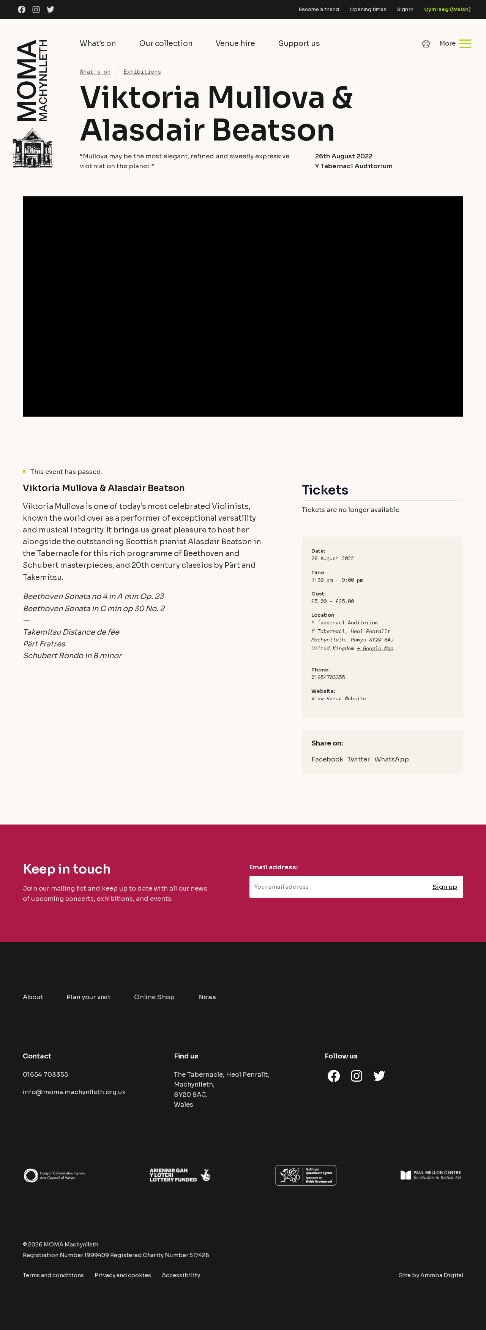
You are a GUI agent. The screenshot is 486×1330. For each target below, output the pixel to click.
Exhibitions (142, 72)
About (33, 997)
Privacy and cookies (123, 1275)
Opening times (368, 9)
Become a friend (318, 9)
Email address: (273, 867)
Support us (299, 43)
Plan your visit (88, 997)
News (207, 997)
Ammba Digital (441, 1275)
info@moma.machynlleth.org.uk (74, 1092)
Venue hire (235, 43)
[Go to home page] (32, 102)
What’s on (98, 43)
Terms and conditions (53, 1275)
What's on (95, 72)
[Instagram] (36, 10)
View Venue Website (338, 698)
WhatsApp (391, 759)
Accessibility (181, 1275)
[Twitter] (50, 10)
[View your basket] (426, 43)
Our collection (166, 43)
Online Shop (154, 997)
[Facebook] (21, 10)
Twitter (358, 759)
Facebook (327, 759)
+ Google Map (375, 648)
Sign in (405, 9)
